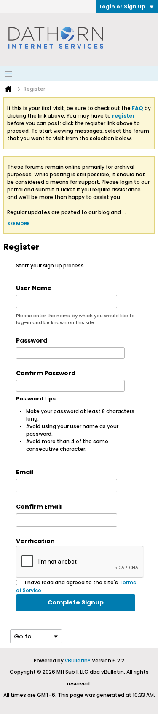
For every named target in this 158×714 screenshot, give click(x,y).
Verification (35, 541)
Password (31, 340)
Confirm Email (39, 506)
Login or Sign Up (122, 6)
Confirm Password (45, 373)
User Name (33, 288)
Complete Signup (76, 602)
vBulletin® (78, 660)
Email (24, 472)
